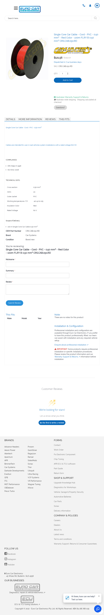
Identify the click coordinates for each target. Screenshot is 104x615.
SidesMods (32, 460)
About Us (58, 530)
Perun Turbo (9, 491)
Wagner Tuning (34, 484)
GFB (6, 477)
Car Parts (58, 501)
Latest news (59, 534)
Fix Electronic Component (64, 454)
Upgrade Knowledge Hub (64, 483)
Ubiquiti (31, 471)
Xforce (30, 488)
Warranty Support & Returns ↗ (67, 357)
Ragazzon (32, 454)
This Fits (64, 119)
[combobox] (48, 18)
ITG (5, 481)
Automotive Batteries (62, 497)
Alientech (8, 454)
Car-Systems (9, 467)
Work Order (59, 450)
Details (10, 119)
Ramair (31, 457)
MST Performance (12, 484)
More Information (30, 119)
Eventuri (7, 474)
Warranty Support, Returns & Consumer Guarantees (75, 544)
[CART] (97, 5)
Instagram (11, 559)
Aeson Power (9, 450)
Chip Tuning (59, 459)
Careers (57, 520)
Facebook (11, 554)
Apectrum (8, 457)
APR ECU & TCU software (64, 464)
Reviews (50, 119)
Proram (31, 447)
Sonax (30, 464)
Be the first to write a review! (52, 422)
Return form (59, 473)
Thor (30, 467)
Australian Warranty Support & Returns (72, 97)
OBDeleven (9, 488)
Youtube (10, 565)
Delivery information (62, 511)
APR (6, 460)
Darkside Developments (14, 471)
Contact (57, 445)
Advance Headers (11, 447)
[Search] (95, 18)
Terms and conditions (63, 539)
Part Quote (58, 469)
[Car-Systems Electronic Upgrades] (73, 49)
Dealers (57, 525)
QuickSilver (32, 450)
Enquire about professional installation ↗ (71, 345)
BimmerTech (9, 464)
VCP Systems (33, 477)
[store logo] (30, 9)
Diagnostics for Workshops (65, 487)
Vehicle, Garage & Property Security (69, 492)
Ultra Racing (33, 474)
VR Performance (34, 481)
